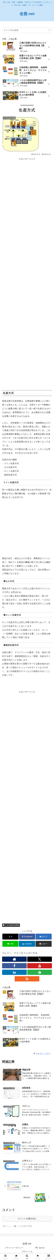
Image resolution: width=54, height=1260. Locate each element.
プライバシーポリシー (14, 1248)
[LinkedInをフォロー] (14, 972)
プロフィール (27, 1251)
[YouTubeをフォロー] (39, 965)
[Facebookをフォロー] (14, 965)
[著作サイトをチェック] (14, 959)
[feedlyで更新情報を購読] (39, 972)
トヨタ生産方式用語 (12, 925)
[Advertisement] (27, 274)
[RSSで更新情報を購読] (27, 978)
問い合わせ (40, 1248)
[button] (49, 30)
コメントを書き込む (27, 1218)
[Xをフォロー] (39, 959)
